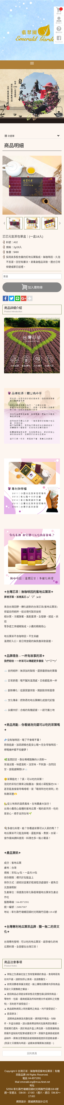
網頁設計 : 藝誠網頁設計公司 (32, 1101)
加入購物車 (35, 287)
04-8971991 (34, 1078)
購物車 (59, 11)
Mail (17, 1081)
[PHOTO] (32, 185)
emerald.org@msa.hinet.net (35, 1081)
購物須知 (59, 32)
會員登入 (59, 23)
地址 (32, 1085)
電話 (24, 1078)
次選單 (10, 136)
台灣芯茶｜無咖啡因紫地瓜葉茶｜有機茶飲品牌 (36, 32)
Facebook (59, 42)
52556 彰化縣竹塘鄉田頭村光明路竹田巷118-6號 (32, 1089)
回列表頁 (32, 1053)
